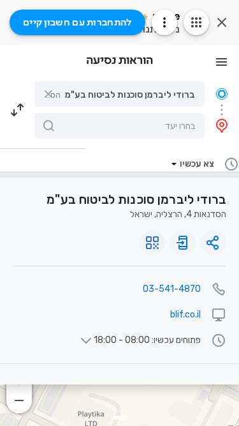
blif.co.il (185, 314)
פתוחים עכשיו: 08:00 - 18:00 (147, 340)
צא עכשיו (197, 163)
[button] (119, 94)
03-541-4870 (172, 289)
